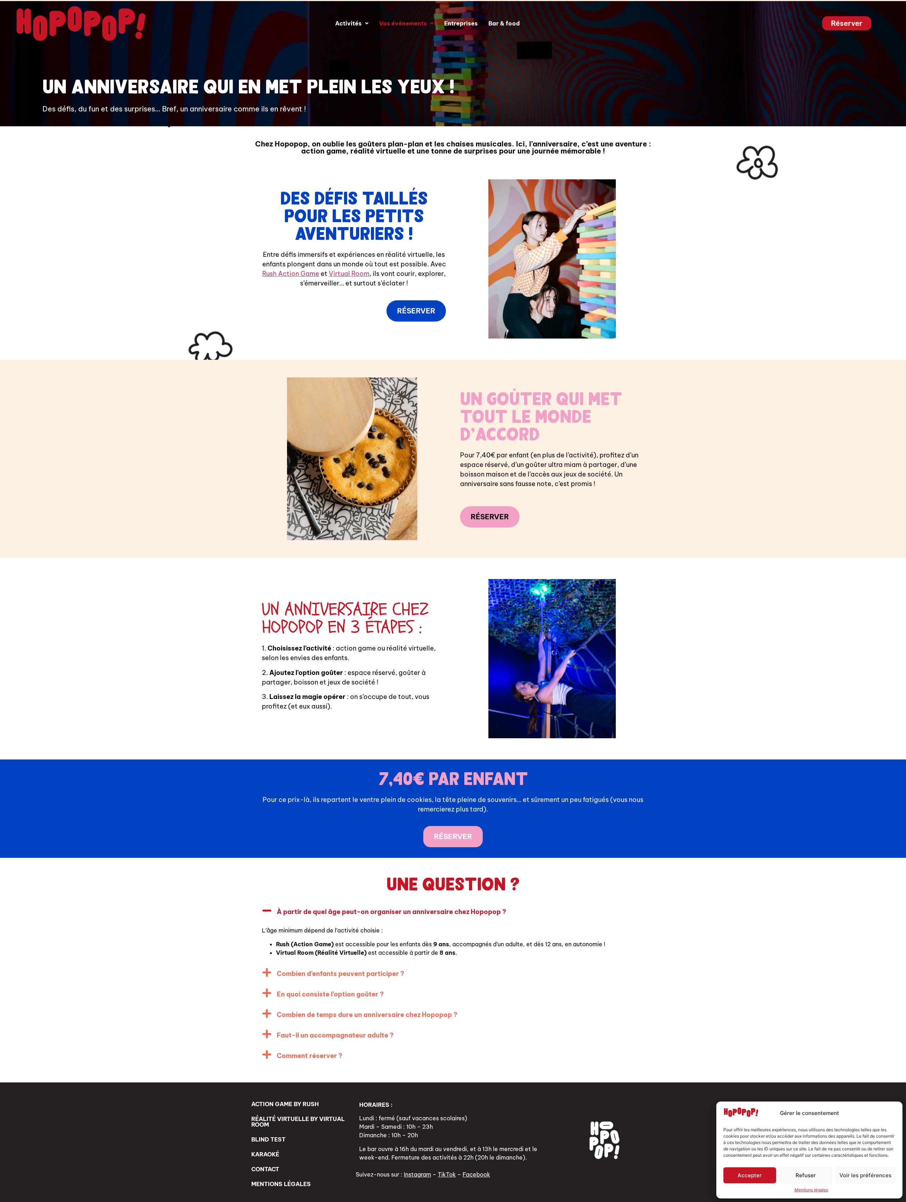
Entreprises (461, 23)
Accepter (750, 1175)
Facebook (476, 1174)
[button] (352, 23)
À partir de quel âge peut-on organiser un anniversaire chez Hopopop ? (391, 912)
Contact (265, 1169)
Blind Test (268, 1139)
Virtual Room (349, 274)
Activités (348, 23)
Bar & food (504, 23)
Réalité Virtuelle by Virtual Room (298, 1121)
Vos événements (403, 23)
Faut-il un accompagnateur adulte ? (335, 1035)
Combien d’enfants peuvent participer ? (340, 974)
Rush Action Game (290, 274)
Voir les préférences (865, 1175)
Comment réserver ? (309, 1056)
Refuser (806, 1175)
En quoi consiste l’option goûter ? (330, 994)
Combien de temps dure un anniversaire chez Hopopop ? (367, 1015)
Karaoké (265, 1154)
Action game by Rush (285, 1104)
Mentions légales (811, 1189)
